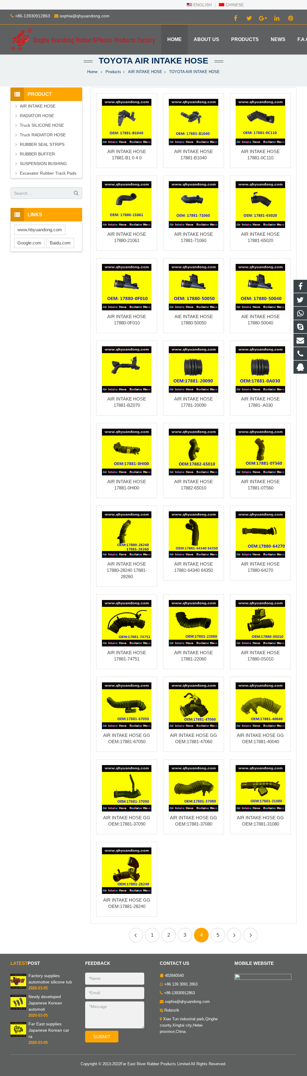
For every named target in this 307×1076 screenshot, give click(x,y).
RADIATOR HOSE (37, 115)
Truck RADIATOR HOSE (43, 134)
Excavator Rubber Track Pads (48, 173)
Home (92, 72)
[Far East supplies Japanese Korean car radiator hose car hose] (18, 1035)
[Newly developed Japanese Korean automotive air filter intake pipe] (18, 1008)
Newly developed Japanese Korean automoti (45, 1003)
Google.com (29, 242)
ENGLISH (202, 4)
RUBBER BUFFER (37, 154)
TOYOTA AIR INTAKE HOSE (153, 60)
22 (234, 935)
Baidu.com (60, 242)
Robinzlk (171, 1010)
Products (113, 72)
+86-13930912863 (32, 15)
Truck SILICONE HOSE (42, 125)
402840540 (174, 976)
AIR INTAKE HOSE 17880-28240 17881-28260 (127, 570)
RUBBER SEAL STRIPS (42, 144)
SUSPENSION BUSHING (43, 163)
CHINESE (234, 4)
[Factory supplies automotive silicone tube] (18, 987)
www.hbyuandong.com (39, 229)
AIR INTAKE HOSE (145, 72)
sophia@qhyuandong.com (84, 15)
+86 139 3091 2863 (181, 984)
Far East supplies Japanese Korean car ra (48, 1030)
